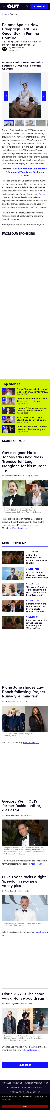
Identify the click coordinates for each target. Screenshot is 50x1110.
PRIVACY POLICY (35, 1087)
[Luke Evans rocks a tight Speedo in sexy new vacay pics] (25, 908)
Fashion (13, 14)
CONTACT (6, 1083)
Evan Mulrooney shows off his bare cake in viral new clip (37, 575)
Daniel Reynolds (12, 815)
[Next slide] (44, 96)
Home (4, 14)
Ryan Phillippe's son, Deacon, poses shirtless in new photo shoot (32, 429)
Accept (25, 1106)
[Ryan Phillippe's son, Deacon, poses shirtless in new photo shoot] (8, 429)
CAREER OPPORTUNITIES (36, 1083)
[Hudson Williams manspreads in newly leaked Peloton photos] (8, 410)
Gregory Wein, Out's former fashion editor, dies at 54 (21, 805)
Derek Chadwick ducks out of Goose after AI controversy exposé (32, 392)
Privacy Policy (39, 1097)
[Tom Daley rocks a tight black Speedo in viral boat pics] (8, 419)
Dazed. (42, 194)
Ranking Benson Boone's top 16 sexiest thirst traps (32, 399)
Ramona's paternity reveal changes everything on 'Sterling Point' (36, 624)
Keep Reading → (20, 528)
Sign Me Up (39, 6)
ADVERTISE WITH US (16, 1087)
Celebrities (32, 569)
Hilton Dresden (18, 47)
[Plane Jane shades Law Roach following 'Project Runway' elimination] (25, 718)
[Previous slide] (6, 96)
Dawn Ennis (10, 701)
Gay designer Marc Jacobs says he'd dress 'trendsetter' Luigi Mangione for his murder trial (24, 461)
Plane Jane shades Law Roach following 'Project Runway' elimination (23, 691)
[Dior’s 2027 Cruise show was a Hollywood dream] (25, 1020)
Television (32, 552)
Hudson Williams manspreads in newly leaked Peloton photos (32, 410)
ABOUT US (17, 1083)
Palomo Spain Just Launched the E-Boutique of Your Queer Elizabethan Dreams (26, 172)
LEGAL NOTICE (33, 1092)
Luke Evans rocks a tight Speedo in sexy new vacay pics (24, 881)
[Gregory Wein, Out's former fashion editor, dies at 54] (25, 832)
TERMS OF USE (17, 1092)
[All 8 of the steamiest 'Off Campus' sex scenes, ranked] (13, 557)
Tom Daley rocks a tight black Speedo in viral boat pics (31, 420)
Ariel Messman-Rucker (14, 476)
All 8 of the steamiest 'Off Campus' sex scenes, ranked (36, 559)
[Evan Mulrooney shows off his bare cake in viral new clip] (13, 573)
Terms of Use (6, 1100)
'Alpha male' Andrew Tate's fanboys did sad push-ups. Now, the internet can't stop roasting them (36, 592)
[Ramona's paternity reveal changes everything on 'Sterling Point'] (13, 622)
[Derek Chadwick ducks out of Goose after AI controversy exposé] (8, 391)
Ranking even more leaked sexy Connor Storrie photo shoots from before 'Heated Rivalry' (36, 608)
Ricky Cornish (10, 891)
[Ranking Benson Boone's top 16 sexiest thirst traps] (8, 400)
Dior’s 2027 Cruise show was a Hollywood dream (23, 996)
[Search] (26, 6)
